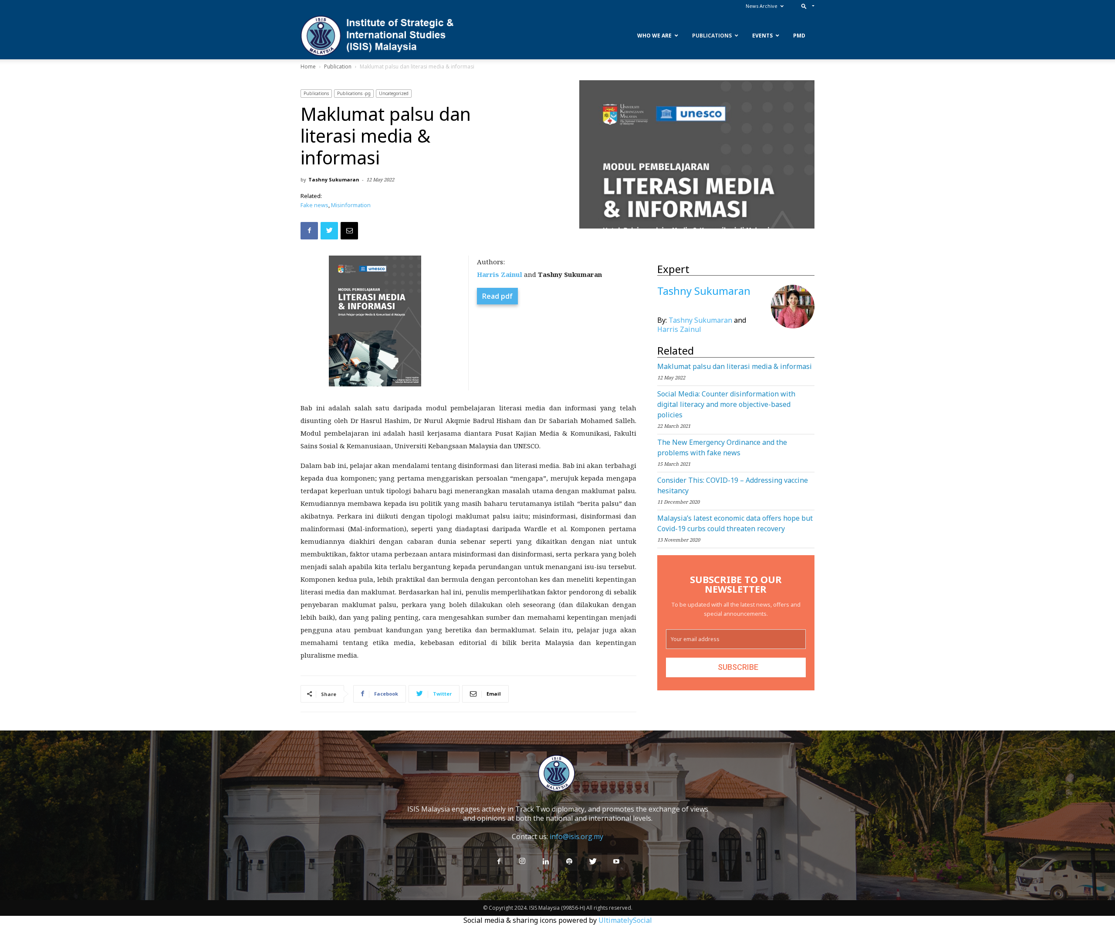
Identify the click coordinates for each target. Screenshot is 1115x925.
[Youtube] (616, 861)
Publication (337, 66)
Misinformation (351, 205)
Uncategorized (394, 93)
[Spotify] (569, 861)
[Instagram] (522, 861)
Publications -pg (354, 93)
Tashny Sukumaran (333, 179)
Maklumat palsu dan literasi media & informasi (734, 366)
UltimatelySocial (625, 920)
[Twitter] (592, 861)
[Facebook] (498, 861)
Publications (316, 93)
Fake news (314, 205)
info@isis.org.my (576, 836)
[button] (805, 6)
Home (308, 66)
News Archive (761, 6)
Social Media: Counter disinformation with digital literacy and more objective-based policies (726, 404)
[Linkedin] (545, 861)
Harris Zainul (679, 329)
